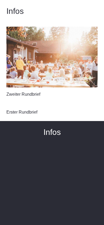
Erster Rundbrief (21, 112)
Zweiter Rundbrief (23, 94)
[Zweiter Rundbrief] (52, 57)
